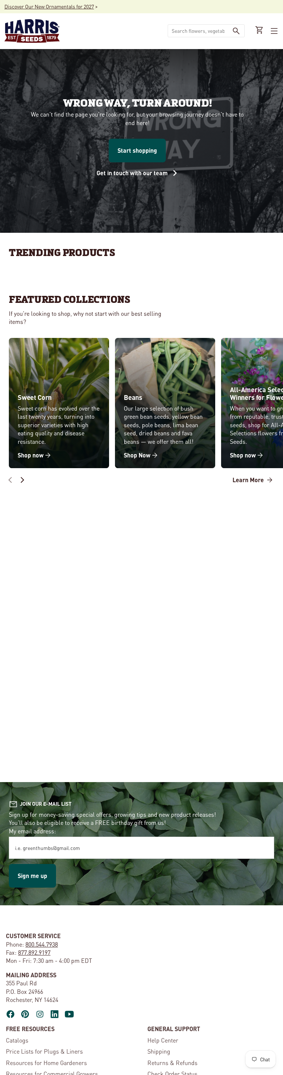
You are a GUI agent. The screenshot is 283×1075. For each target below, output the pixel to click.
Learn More (249, 480)
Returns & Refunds (172, 1063)
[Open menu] (273, 31)
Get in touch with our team (133, 173)
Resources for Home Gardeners (46, 1063)
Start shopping (137, 150)
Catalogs (17, 1040)
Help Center (162, 1040)
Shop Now (137, 455)
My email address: (32, 831)
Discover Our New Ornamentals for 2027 (49, 6)
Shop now (30, 455)
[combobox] (198, 31)
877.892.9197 (34, 952)
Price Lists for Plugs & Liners (44, 1051)
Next (22, 480)
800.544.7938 (41, 944)
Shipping (158, 1051)
